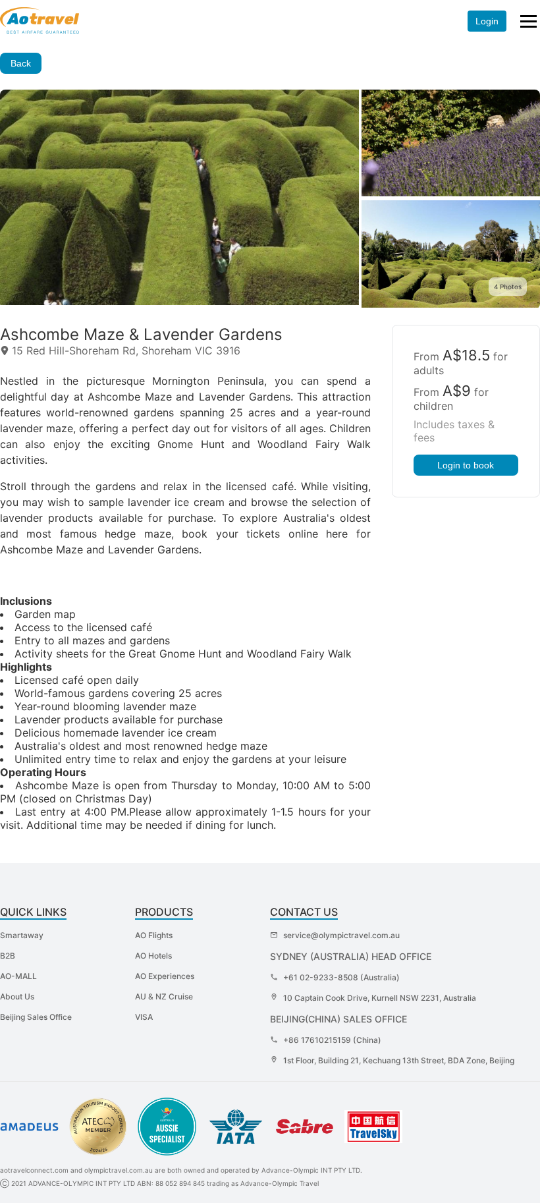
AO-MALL (18, 976)
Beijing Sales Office (36, 1017)
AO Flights (154, 935)
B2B (7, 956)
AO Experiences (164, 976)
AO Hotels (153, 956)
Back (21, 63)
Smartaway (21, 935)
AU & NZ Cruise (164, 996)
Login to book (465, 465)
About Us (17, 996)
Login (487, 21)
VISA (144, 1017)
